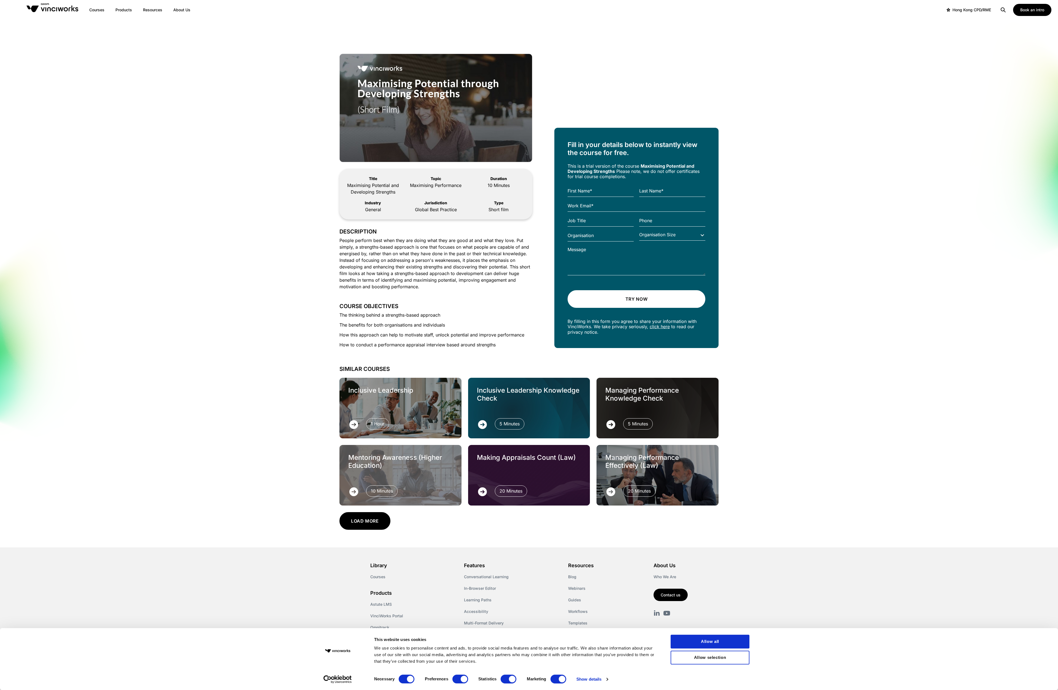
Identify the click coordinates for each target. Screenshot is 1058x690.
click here (660, 326)
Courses (377, 576)
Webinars (576, 588)
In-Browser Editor (480, 588)
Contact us (671, 595)
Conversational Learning (486, 576)
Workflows (578, 611)
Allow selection (710, 657)
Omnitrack (379, 627)
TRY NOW (636, 299)
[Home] (53, 10)
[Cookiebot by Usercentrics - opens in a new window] (338, 679)
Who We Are (665, 576)
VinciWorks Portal (386, 615)
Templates (577, 623)
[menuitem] (97, 10)
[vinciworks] (657, 613)
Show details (588, 679)
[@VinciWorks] (666, 613)
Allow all (710, 641)
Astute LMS (381, 604)
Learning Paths (478, 599)
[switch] (460, 679)
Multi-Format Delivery (484, 623)
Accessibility (476, 611)
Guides (574, 599)
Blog (572, 576)
